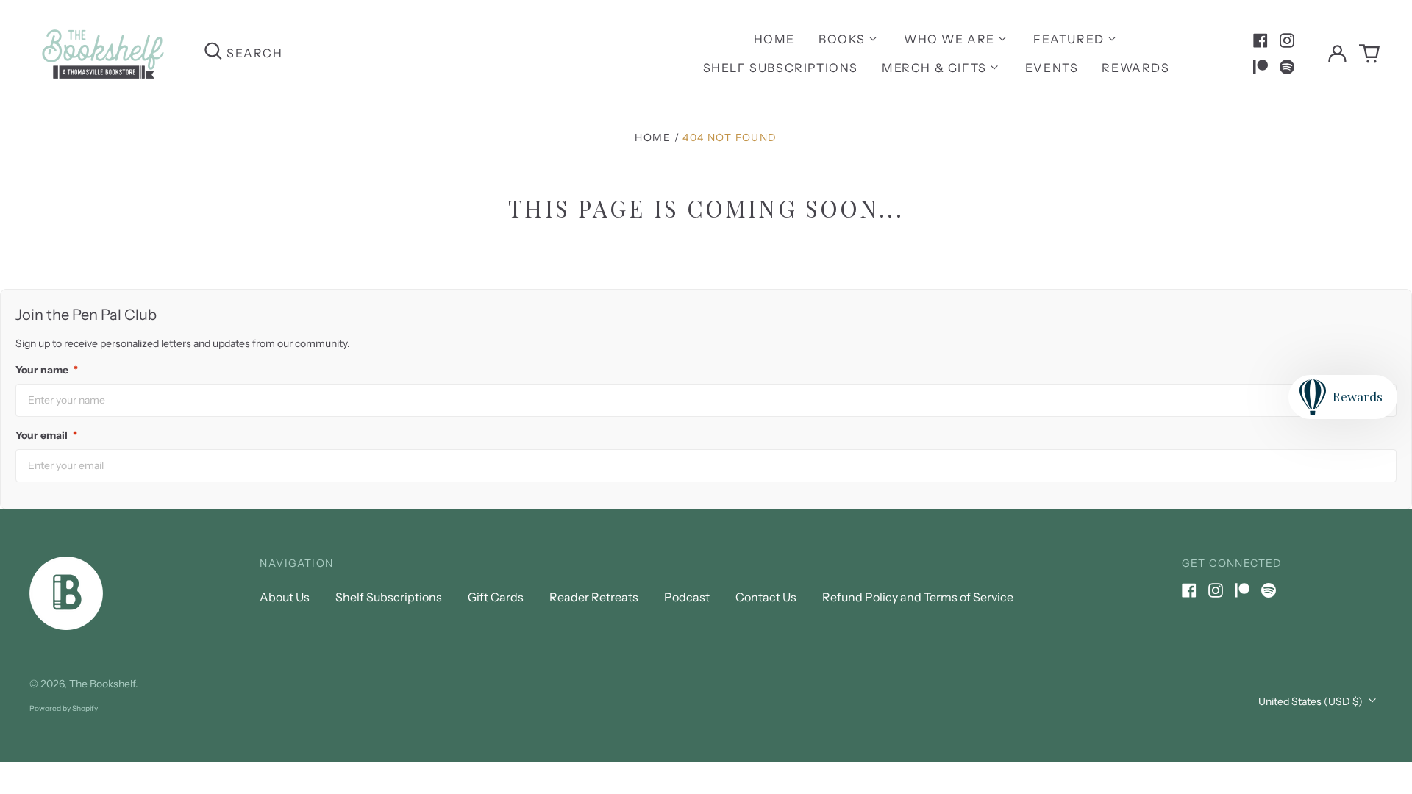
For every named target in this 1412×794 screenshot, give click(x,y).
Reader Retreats (593, 597)
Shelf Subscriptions (780, 67)
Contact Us (765, 597)
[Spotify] (1287, 67)
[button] (1369, 53)
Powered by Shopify (63, 708)
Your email (46, 435)
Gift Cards (496, 597)
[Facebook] (1260, 40)
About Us (285, 597)
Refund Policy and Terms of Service (917, 597)
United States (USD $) (1311, 701)
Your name (46, 369)
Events (1052, 67)
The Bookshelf (102, 683)
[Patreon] (1260, 67)
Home (774, 39)
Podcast (687, 597)
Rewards (1135, 67)
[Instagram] (1287, 40)
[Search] (213, 53)
